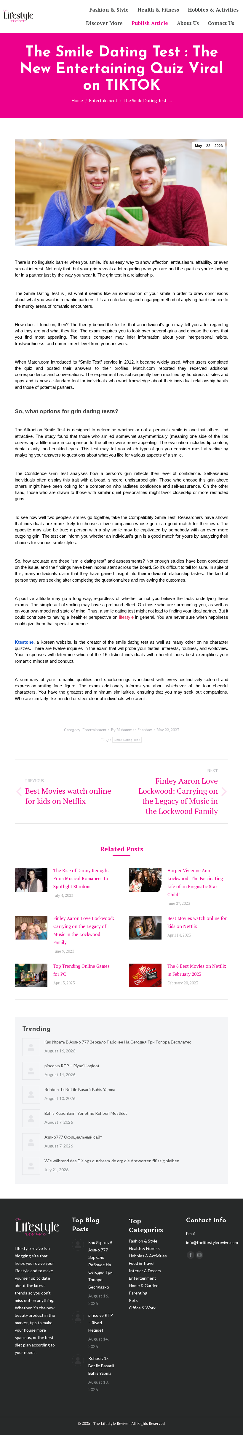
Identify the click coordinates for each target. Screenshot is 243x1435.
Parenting (138, 1292)
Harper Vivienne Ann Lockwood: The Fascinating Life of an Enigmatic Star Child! (195, 882)
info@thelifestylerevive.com (212, 1242)
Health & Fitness (144, 1248)
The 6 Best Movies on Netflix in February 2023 (196, 970)
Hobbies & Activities (148, 1255)
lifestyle (126, 617)
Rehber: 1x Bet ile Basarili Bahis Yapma (79, 1089)
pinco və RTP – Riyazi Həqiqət (72, 1065)
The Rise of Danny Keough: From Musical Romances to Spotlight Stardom (81, 878)
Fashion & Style (143, 1240)
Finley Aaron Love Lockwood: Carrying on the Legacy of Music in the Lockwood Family (83, 930)
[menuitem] (109, 9)
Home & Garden (144, 1285)
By (131, 730)
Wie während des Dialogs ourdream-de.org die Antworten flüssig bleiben (111, 1160)
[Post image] (31, 880)
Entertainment (94, 730)
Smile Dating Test (127, 739)
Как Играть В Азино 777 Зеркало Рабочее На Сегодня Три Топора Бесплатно (117, 1041)
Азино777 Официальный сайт (73, 1136)
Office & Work (142, 1307)
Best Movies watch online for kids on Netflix (197, 922)
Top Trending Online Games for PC (81, 970)
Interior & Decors (145, 1270)
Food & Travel (141, 1263)
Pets (133, 1300)
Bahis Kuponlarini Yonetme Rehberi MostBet (85, 1113)
